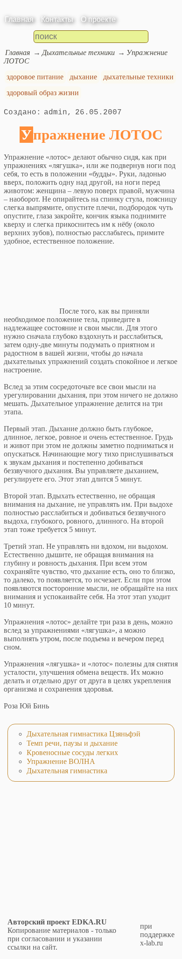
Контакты (57, 19)
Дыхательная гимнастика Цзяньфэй (83, 734)
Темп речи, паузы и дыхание (72, 743)
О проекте (98, 19)
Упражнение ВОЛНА (61, 761)
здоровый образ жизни (43, 93)
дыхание (83, 77)
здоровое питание (35, 77)
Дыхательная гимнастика (67, 771)
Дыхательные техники (78, 52)
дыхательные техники (138, 77)
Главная (19, 19)
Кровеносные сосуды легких (72, 752)
